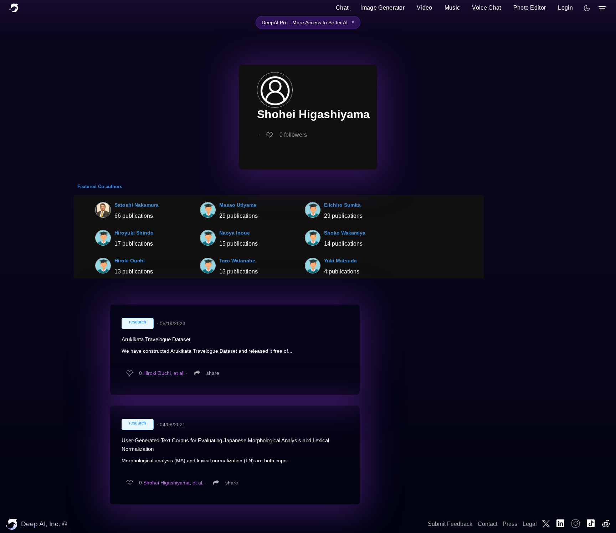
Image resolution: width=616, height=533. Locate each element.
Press (510, 524)
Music (452, 8)
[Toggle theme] (586, 8)
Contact (487, 524)
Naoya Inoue (234, 233)
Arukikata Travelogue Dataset (156, 339)
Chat (342, 8)
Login (565, 8)
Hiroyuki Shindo (134, 233)
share (212, 373)
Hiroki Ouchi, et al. (164, 373)
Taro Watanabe (237, 260)
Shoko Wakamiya (344, 233)
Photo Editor (529, 8)
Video (424, 8)
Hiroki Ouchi (129, 260)
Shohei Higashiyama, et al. (173, 483)
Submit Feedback (450, 524)
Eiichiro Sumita (342, 205)
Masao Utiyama (237, 205)
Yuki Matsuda (340, 260)
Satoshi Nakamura (136, 205)
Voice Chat (486, 8)
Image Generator (382, 8)
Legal (530, 524)
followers (293, 135)
